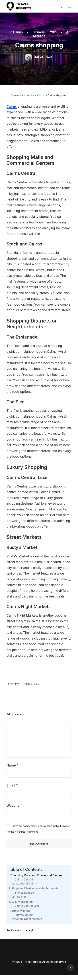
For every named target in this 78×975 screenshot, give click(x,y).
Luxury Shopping (22, 901)
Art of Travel (44, 57)
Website (13, 805)
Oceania (16, 95)
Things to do (31, 684)
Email (12, 785)
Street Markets (21, 910)
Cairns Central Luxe (27, 905)
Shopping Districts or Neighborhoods (34, 888)
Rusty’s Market (24, 914)
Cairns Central (24, 879)
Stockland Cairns (26, 883)
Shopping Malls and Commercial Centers (37, 875)
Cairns (18, 32)
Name (12, 765)
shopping (13, 684)
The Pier (20, 896)
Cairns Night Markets (28, 918)
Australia (29, 95)
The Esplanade (24, 892)
